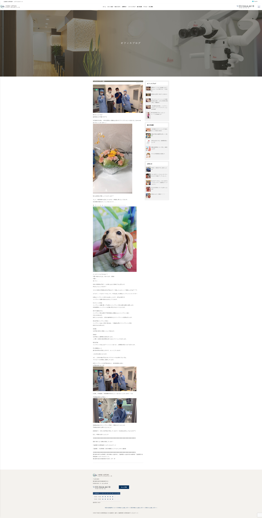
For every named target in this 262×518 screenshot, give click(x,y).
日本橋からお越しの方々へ (123, 507)
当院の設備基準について (111, 507)
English (255, 1)
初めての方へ (118, 6)
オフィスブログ (131, 6)
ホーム (104, 6)
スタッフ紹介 (110, 6)
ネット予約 (124, 487)
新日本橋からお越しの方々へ (138, 507)
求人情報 (151, 6)
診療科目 (124, 6)
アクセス (145, 6)
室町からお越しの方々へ (151, 507)
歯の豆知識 (139, 6)
